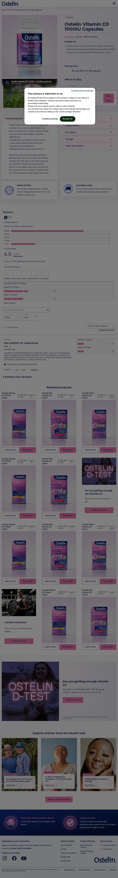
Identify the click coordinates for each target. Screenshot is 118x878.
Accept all (67, 119)
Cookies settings (50, 119)
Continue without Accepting (82, 91)
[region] (59, 106)
